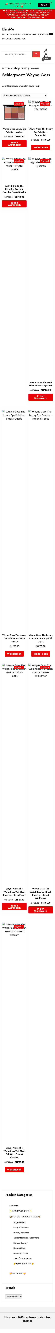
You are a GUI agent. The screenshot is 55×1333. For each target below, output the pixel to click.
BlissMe (8, 29)
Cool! (44, 5)
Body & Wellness (21, 1227)
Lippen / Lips (19, 1248)
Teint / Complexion (22, 1258)
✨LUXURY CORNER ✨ (20, 1211)
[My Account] (45, 50)
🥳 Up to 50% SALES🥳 (23, 1263)
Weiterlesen (41, 147)
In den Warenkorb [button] (14, 143)
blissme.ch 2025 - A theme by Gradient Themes (27, 1319)
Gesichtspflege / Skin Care (26, 1238)
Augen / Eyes (19, 1222)
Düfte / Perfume (21, 1232)
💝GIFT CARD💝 (17, 1273)
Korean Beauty (20, 1243)
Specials (13, 1205)
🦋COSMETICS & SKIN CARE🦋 (25, 1216)
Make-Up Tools (20, 1253)
